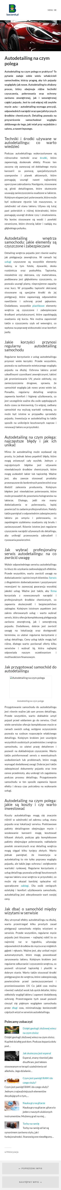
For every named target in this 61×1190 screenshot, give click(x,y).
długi (15, 1007)
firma (53, 590)
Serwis (52, 577)
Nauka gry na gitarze (34, 1103)
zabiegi (25, 885)
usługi (8, 261)
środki (43, 157)
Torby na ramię (31, 1123)
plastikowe (38, 305)
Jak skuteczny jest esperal (37, 1053)
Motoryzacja (12, 1152)
